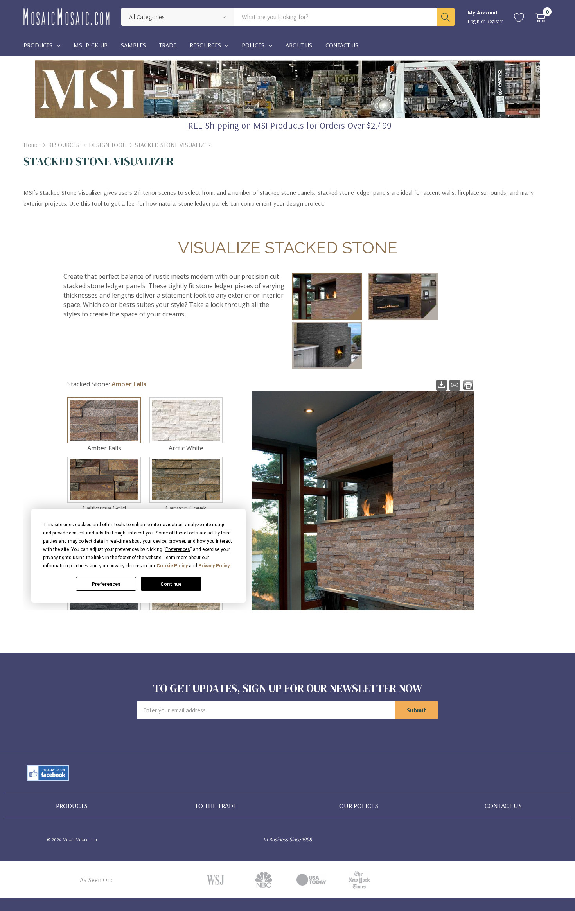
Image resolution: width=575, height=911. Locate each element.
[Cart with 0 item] (540, 17)
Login (474, 21)
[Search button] (446, 17)
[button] (48, 773)
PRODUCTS (72, 805)
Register (495, 21)
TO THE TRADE (216, 805)
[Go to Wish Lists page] (519, 17)
